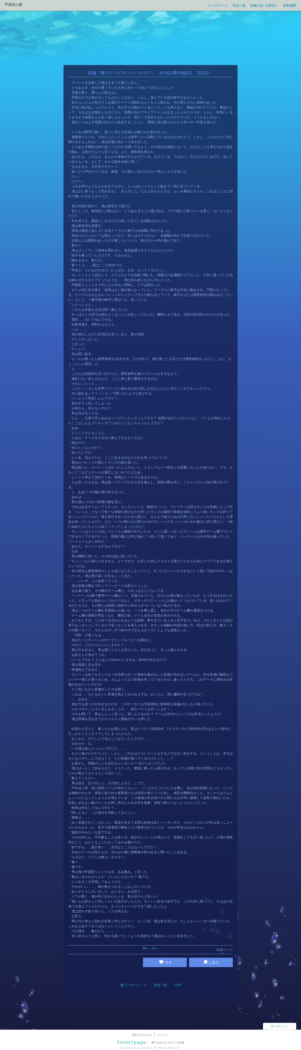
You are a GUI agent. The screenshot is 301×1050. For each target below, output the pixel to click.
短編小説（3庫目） (264, 5)
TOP (177, 985)
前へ (146, 948)
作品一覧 (239, 5)
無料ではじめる (142, 1035)
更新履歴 (289, 5)
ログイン (163, 1035)
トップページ (218, 5)
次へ (155, 948)
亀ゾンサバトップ (133, 985)
